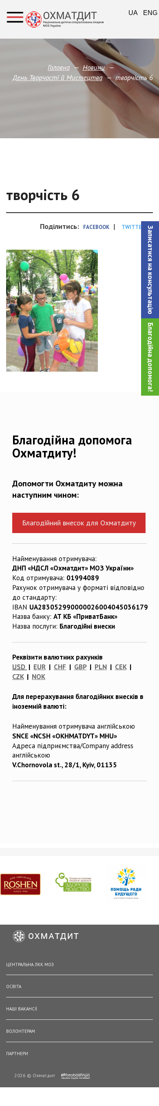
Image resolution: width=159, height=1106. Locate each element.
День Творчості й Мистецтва (57, 77)
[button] (150, 269)
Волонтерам (20, 1031)
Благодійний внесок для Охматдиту (79, 522)
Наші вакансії (21, 1009)
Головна (59, 67)
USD (18, 666)
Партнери (17, 1053)
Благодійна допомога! (150, 357)
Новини (94, 67)
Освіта (13, 986)
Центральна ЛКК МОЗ (30, 964)
